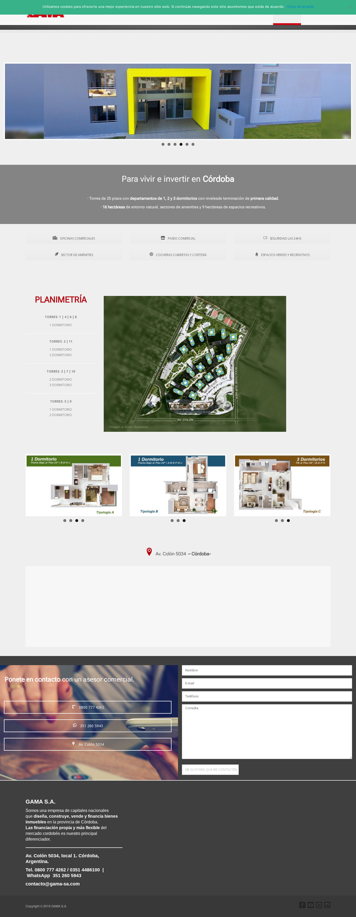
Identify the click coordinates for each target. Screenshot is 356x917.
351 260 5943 (91, 725)
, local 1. (51, 855)
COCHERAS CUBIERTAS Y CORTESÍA (181, 255)
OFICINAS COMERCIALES (77, 238)
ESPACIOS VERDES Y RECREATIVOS (285, 255)
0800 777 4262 (91, 707)
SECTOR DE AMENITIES (76, 255)
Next (129, 485)
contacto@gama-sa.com (53, 883)
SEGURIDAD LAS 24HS (285, 238)
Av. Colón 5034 (91, 744)
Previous (19, 485)
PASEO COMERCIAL (181, 238)
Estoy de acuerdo (300, 6)
